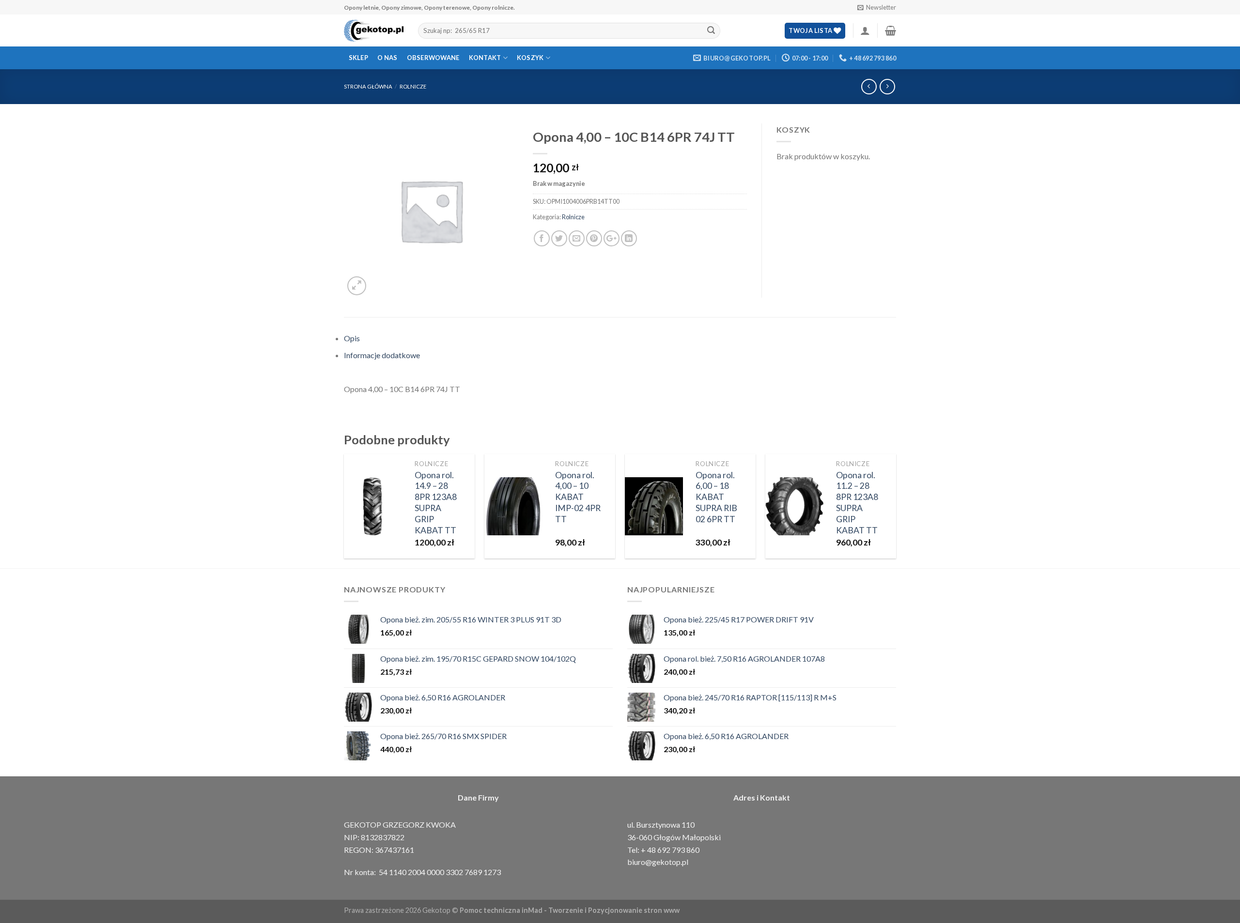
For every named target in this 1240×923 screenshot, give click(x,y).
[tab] (620, 338)
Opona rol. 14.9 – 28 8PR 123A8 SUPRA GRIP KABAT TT (436, 502)
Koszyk (530, 57)
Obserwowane (433, 57)
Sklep (358, 57)
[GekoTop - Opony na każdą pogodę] (373, 31)
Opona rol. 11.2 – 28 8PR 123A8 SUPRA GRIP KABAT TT (857, 502)
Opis (352, 338)
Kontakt (485, 57)
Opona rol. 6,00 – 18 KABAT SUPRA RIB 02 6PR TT (716, 497)
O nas (387, 57)
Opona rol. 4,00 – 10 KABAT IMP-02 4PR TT (578, 497)
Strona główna (368, 86)
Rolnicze (413, 86)
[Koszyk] (890, 30)
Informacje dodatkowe (382, 355)
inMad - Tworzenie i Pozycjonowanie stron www (601, 910)
